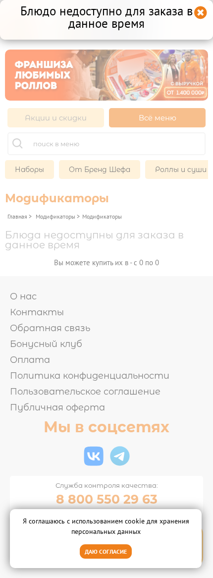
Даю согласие (106, 551)
